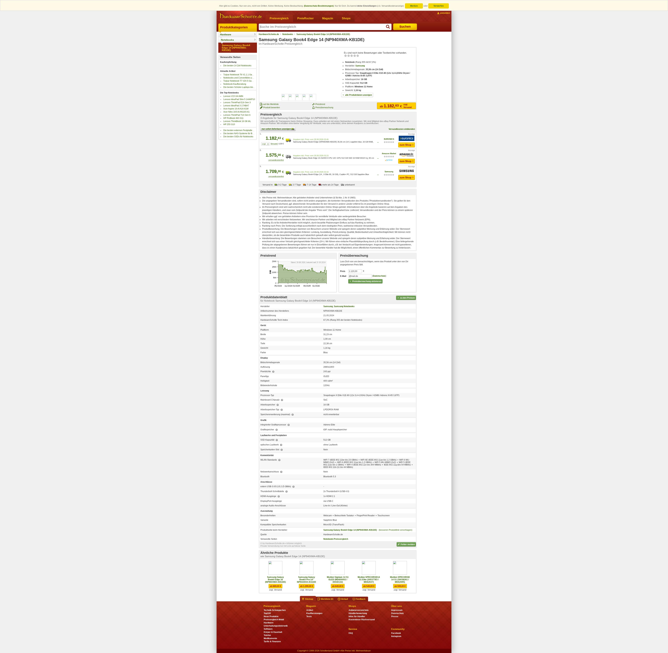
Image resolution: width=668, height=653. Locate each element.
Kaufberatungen (314, 613)
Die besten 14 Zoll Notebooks (237, 65)
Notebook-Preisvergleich (335, 539)
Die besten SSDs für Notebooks (238, 136)
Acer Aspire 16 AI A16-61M (235, 109)
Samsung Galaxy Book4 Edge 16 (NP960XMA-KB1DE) (275, 579)
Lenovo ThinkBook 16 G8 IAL (237, 121)
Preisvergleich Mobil (274, 619)
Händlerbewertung (358, 613)
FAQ (351, 633)
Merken (414, 6)
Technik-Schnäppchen (275, 610)
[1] (265, 144)
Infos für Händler (357, 616)
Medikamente (270, 638)
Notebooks (227, 39)
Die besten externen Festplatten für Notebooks (245, 130)
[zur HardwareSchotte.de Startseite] (241, 16)
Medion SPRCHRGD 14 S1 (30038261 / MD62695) (400, 579)
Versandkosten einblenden (402, 129)
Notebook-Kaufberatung (234, 84)
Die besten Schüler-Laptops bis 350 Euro (242, 87)
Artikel (309, 610)
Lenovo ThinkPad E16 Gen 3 (237, 102)
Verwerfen (439, 6)
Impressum (397, 610)
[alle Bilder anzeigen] (299, 97)
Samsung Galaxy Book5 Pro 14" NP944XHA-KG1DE (306, 579)
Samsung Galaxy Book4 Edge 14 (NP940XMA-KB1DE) (236, 47)
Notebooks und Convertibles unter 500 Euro (244, 78)
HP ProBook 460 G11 (233, 118)
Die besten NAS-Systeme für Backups (241, 133)
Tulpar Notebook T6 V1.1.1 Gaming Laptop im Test (247, 74)
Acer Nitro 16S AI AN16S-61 (236, 112)
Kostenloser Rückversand (362, 619)
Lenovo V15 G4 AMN (233, 96)
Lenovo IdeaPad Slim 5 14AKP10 (239, 99)
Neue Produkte (271, 616)
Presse (394, 616)
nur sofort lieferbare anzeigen (276, 129)
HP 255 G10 (229, 124)
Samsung (360, 66)
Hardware (225, 34)
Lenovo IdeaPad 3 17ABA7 (236, 105)
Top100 (267, 613)
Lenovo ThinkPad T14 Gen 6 (236, 115)
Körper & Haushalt (273, 632)
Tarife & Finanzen (272, 641)
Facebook (396, 633)
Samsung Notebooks (344, 306)
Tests (309, 616)
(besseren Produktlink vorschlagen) (395, 530)
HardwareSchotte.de (269, 34)
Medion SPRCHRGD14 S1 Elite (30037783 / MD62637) (369, 579)
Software (268, 629)
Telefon (267, 635)
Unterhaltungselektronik (276, 626)
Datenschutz (379, 276)
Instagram (396, 636)
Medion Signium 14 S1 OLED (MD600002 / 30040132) (338, 579)
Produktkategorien (234, 27)
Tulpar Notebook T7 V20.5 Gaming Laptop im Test (247, 81)
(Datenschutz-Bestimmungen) (319, 6)
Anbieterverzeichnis (359, 610)
